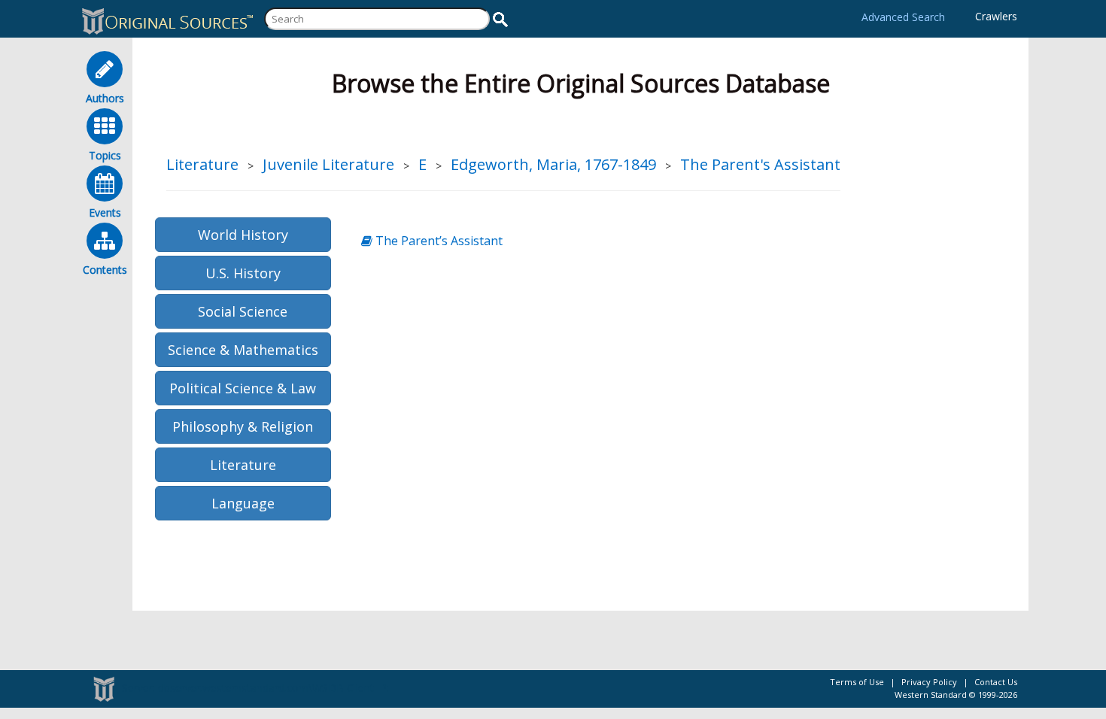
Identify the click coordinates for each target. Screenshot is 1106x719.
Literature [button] (243, 465)
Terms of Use (857, 681)
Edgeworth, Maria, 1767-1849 (553, 164)
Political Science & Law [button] (242, 388)
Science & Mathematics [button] (243, 350)
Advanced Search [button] (903, 17)
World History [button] (243, 235)
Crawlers (996, 16)
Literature (202, 164)
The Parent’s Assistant (437, 240)
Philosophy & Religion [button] (242, 426)
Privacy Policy (929, 681)
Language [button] (243, 503)
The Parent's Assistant (760, 164)
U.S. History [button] (243, 273)
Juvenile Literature (328, 164)
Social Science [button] (242, 311)
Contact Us (995, 681)
